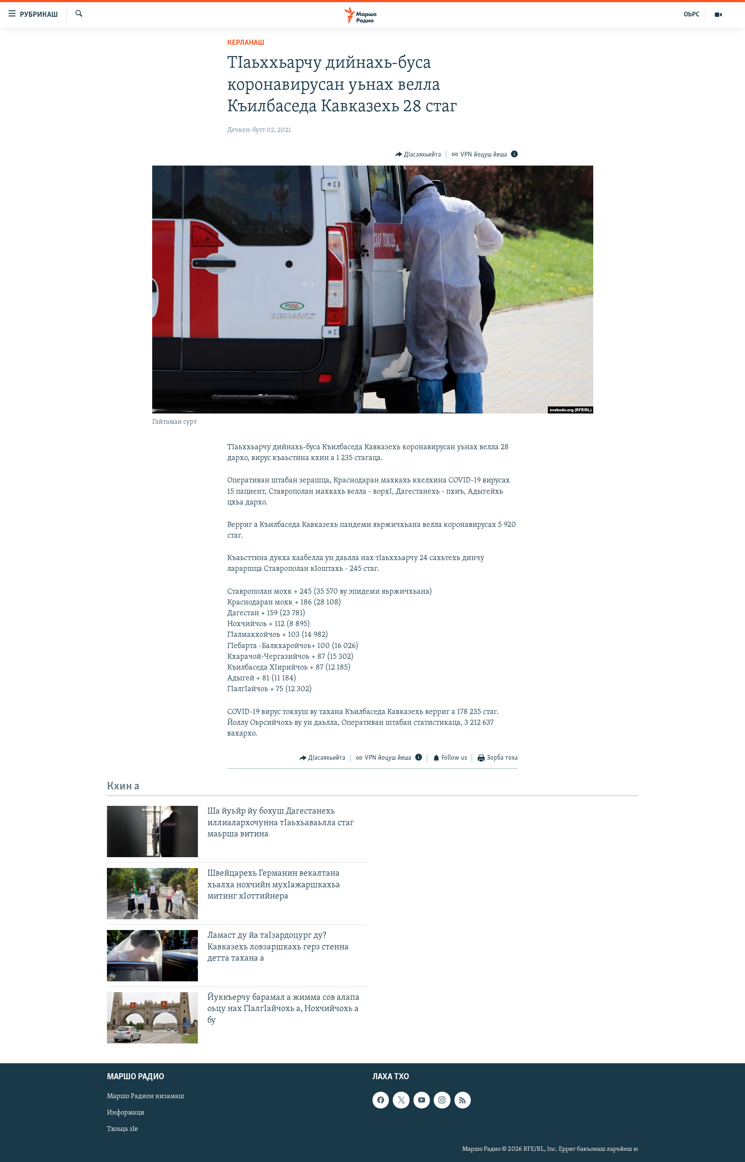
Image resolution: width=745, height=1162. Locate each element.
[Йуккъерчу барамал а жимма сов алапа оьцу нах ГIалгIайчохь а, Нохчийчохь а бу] (152, 1017)
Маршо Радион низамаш (145, 1096)
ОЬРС (692, 14)
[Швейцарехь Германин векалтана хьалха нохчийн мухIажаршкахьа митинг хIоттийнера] (152, 893)
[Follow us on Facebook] (380, 1100)
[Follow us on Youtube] (421, 1100)
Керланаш (245, 43)
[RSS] (462, 1100)
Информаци (125, 1113)
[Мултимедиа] (718, 15)
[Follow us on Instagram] (442, 1100)
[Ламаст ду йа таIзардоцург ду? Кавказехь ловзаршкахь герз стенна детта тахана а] (152, 955)
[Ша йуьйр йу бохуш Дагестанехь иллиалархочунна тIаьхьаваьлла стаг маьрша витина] (152, 831)
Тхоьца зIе (122, 1129)
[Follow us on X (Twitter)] (401, 1100)
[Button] (418, 154)
